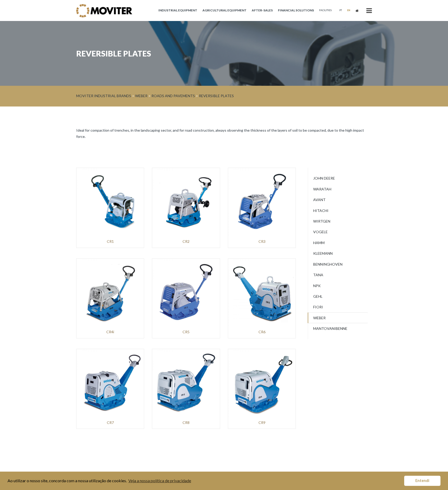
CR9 (261, 423)
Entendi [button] (422, 480)
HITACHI (320, 210)
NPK (317, 285)
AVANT (319, 199)
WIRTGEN (321, 221)
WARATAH (322, 189)
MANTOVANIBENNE (330, 328)
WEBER (319, 318)
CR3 (261, 241)
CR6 (261, 332)
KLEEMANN (323, 253)
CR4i (110, 332)
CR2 (186, 241)
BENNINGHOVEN (327, 264)
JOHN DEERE (324, 178)
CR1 (110, 241)
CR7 (110, 423)
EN (348, 10)
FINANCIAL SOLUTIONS (296, 10)
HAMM (319, 242)
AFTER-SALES (262, 10)
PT (340, 10)
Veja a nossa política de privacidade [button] (159, 480)
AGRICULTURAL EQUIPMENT (224, 10)
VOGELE (320, 232)
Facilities (325, 10)
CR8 (186, 423)
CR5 (186, 332)
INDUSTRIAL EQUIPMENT (177, 10)
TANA (318, 275)
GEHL (318, 296)
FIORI (318, 307)
